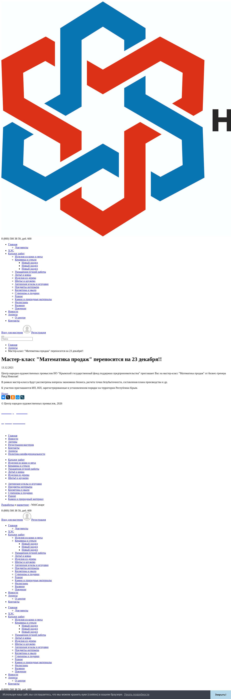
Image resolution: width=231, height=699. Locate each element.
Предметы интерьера (27, 287)
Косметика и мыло (25, 290)
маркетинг (23, 504)
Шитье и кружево (25, 281)
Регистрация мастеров (21, 444)
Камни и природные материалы (33, 299)
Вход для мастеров (12, 332)
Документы (21, 247)
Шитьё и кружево (18, 478)
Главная (12, 244)
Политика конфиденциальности (26, 454)
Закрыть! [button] (220, 694)
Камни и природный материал (25, 499)
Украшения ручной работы (30, 271)
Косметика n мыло (18, 489)
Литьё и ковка (23, 274)
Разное (19, 296)
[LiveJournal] (22, 397)
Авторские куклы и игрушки (32, 284)
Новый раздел (30, 262)
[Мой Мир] (18, 397)
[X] (8, 397)
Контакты (13, 320)
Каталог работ (16, 253)
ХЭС (11, 250)
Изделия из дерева (25, 277)
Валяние (20, 305)
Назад (4, 393)
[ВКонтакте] (3, 397)
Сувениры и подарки (27, 293)
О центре (20, 317)
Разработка (7, 504)
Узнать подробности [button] (136, 694)
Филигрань (21, 302)
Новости (13, 311)
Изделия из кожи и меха (29, 256)
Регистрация (38, 332)
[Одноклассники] (13, 397)
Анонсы (13, 314)
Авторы (12, 441)
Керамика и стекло (26, 259)
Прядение (20, 308)
